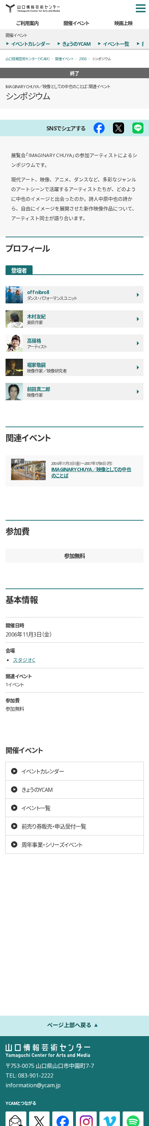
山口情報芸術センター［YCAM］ (28, 58)
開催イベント (76, 22)
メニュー (140, 8)
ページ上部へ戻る (69, 1024)
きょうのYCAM (76, 43)
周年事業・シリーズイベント (51, 844)
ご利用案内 (27, 22)
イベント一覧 (116, 43)
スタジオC (24, 659)
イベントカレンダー (30, 43)
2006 (83, 58)
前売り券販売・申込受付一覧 (53, 826)
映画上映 (123, 22)
